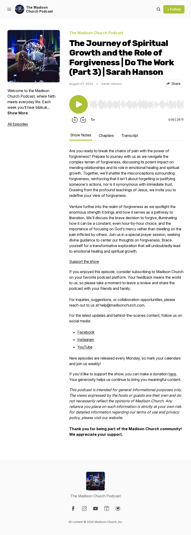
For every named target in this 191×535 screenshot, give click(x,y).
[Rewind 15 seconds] (75, 119)
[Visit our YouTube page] (95, 508)
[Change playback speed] (93, 119)
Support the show (84, 261)
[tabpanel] (126, 295)
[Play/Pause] (78, 104)
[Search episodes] (158, 9)
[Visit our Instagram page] (84, 508)
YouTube (84, 347)
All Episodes (17, 124)
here (172, 374)
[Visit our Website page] (106, 508)
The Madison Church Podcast (39, 9)
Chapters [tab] (106, 135)
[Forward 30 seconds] (83, 119)
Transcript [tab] (129, 135)
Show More (17, 113)
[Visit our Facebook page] (73, 508)
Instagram (85, 339)
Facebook (86, 332)
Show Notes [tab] (80, 135)
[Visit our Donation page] (118, 508)
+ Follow (174, 9)
